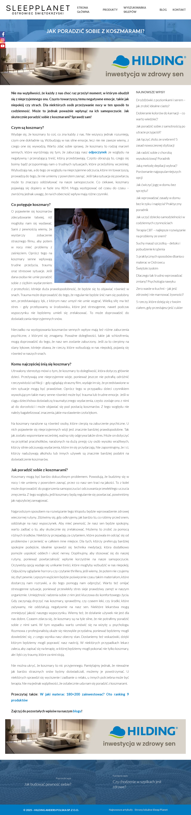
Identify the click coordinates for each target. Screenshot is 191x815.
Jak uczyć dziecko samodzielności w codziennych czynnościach (160, 220)
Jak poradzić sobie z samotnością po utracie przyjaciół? (160, 129)
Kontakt (179, 9)
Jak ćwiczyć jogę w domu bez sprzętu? (156, 188)
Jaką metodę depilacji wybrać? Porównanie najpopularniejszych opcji (158, 172)
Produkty (110, 9)
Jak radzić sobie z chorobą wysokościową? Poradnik (154, 155)
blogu (77, 711)
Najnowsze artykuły (121, 809)
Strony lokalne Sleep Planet (151, 809)
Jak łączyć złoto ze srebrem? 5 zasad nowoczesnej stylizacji (157, 142)
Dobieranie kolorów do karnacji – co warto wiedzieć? (160, 116)
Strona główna (83, 9)
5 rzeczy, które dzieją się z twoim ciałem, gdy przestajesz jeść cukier (159, 305)
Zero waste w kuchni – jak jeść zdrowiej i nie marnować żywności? (160, 291)
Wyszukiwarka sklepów (135, 9)
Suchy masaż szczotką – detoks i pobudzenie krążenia (158, 246)
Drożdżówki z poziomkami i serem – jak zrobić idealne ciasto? (160, 103)
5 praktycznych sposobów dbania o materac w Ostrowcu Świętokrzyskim (160, 262)
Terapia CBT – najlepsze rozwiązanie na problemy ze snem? (161, 233)
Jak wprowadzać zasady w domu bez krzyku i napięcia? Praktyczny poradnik (159, 204)
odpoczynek (98, 152)
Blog (163, 9)
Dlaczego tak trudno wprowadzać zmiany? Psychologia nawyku (159, 278)
